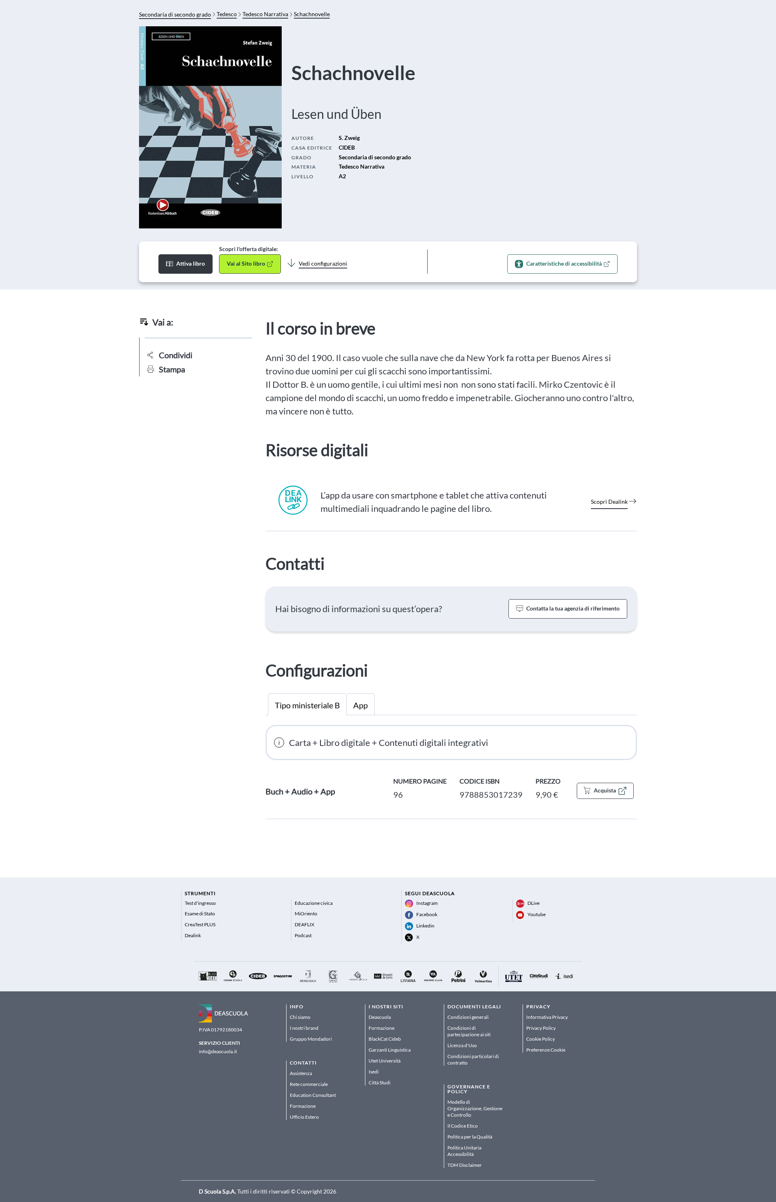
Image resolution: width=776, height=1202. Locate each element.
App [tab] (360, 705)
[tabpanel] (451, 772)
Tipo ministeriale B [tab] (307, 705)
